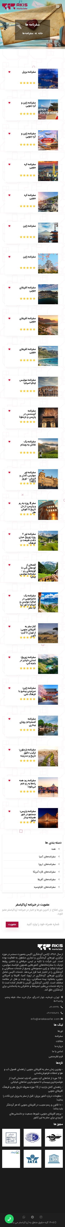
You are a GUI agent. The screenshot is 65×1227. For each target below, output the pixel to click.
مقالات (59, 1041)
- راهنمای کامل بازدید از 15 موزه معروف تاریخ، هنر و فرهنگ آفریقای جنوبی (32, 1089)
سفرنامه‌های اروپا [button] (47, 864)
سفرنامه (59, 1036)
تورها (60, 1031)
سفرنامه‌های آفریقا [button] (46, 879)
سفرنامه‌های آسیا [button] (47, 857)
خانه (40, 33)
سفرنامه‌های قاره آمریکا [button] (44, 872)
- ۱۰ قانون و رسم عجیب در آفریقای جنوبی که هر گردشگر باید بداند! (34, 1107)
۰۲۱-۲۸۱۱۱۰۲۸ (53, 1013)
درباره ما (59, 1046)
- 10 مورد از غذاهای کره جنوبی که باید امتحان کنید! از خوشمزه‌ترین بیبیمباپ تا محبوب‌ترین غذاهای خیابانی (36, 1080)
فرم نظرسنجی (56, 1056)
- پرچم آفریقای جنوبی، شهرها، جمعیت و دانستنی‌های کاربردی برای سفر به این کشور (36, 1116)
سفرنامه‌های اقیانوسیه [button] (44, 887)
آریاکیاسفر (24, 1222)
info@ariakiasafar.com (45, 1019)
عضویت (12, 924)
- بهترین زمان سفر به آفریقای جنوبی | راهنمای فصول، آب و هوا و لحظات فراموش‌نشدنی (33, 1071)
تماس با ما (57, 1051)
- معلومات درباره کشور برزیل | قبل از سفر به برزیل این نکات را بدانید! (33, 1098)
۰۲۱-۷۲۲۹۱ (54, 1007)
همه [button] (53, 849)
